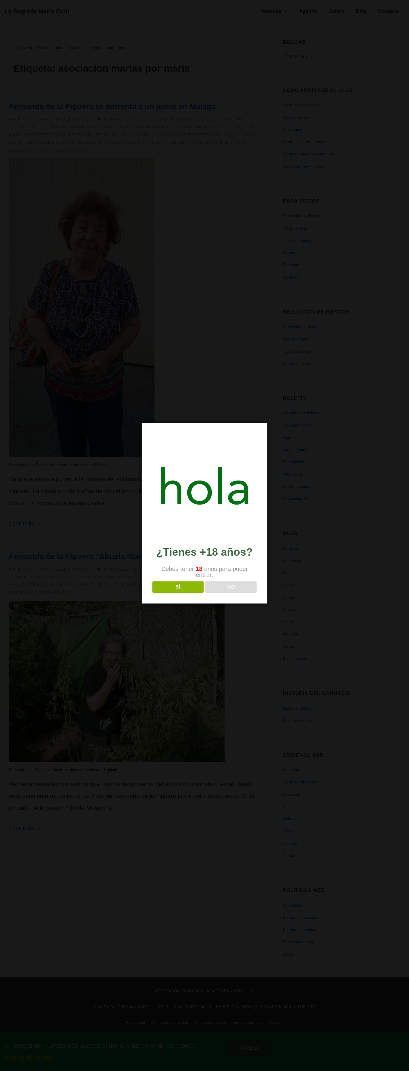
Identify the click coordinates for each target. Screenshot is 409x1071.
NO (231, 586)
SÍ (178, 586)
